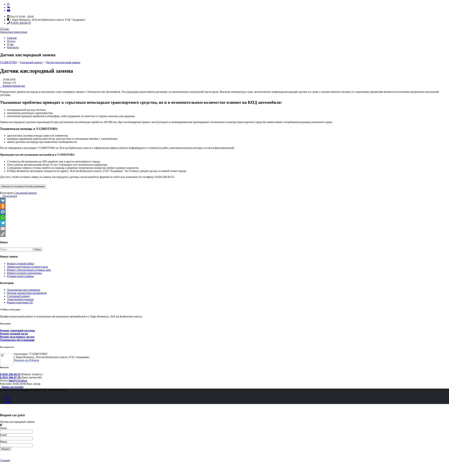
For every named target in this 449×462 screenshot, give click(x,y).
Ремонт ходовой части (14, 333)
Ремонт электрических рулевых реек (29, 269)
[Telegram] (224, 223)
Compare (5, 460)
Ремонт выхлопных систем (17, 336)
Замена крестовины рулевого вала (27, 266)
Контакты (13, 47)
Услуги (11, 41)
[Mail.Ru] (224, 212)
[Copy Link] (224, 234)
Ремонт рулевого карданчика (24, 272)
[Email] (224, 228)
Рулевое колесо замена (20, 276)
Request (5, 449)
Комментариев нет (13, 85)
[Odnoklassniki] (224, 206)
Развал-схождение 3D (20, 302)
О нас (10, 44)
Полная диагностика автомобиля (26, 292)
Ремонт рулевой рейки (20, 263)
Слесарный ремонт (18, 296)
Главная (11, 37)
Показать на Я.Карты (26, 360)
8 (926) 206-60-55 (21, 22)
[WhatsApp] (224, 217)
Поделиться (9, 196)
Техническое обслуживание (23, 289)
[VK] (224, 200)
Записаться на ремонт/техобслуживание (23, 186)
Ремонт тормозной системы (17, 330)
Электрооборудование (20, 299)
